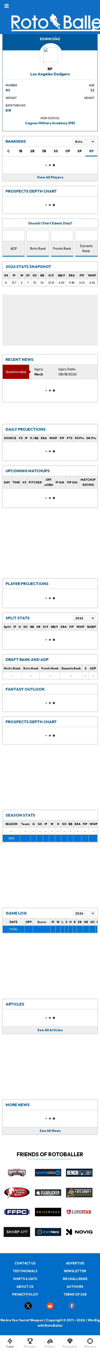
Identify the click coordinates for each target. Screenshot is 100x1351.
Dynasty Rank (86, 248)
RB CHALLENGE (75, 1279)
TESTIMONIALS (25, 1271)
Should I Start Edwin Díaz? (50, 223)
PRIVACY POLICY (25, 1294)
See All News (50, 1131)
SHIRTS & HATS (25, 1279)
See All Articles (50, 1030)
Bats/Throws (15, 105)
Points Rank (62, 248)
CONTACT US (25, 1263)
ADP (13, 248)
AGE (91, 85)
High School (50, 118)
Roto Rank (38, 248)
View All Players (50, 177)
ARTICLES (15, 1004)
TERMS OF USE (75, 1294)
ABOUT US (25, 1287)
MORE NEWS (18, 1104)
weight (11, 98)
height (89, 98)
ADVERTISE (75, 1263)
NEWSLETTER (75, 1271)
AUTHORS (75, 1287)
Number (11, 85)
